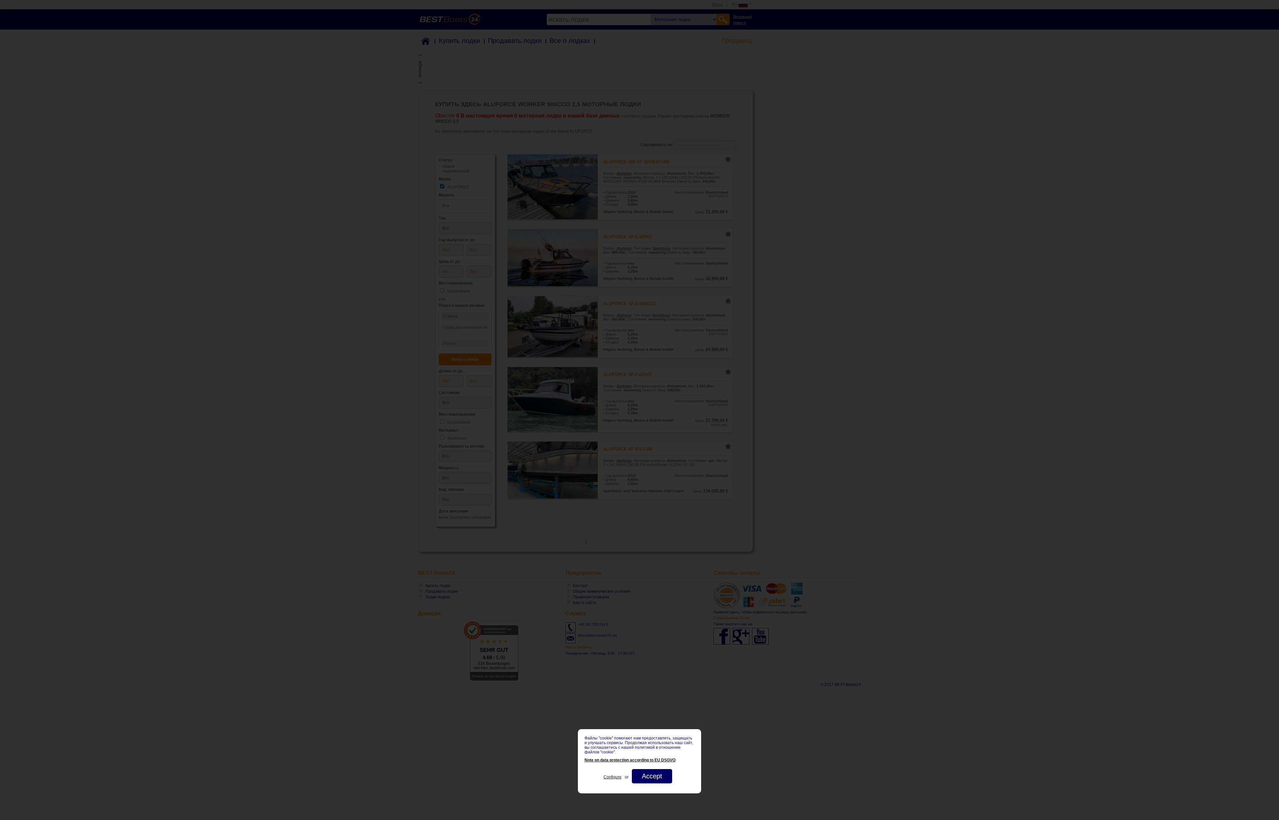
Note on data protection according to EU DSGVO (630, 760)
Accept (652, 776)
